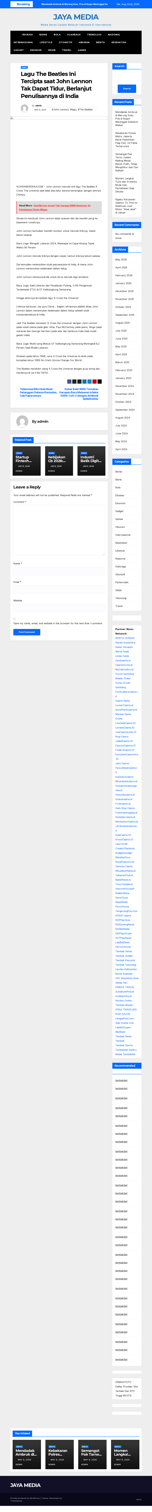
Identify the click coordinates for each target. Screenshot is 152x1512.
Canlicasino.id (122, 660)
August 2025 (122, 322)
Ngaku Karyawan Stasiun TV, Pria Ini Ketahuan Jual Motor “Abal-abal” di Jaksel (126, 206)
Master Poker (123, 678)
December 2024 (124, 386)
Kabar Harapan (124, 647)
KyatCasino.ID (123, 834)
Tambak (119, 1040)
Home (139, 1499)
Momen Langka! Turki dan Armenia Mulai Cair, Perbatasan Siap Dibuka (126, 185)
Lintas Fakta (122, 655)
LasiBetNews (122, 942)
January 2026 (123, 283)
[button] (134, 42)
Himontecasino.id (124, 794)
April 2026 (121, 267)
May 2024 (121, 441)
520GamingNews (124, 924)
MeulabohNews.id (125, 870)
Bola (57, 34)
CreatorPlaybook (125, 848)
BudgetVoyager (124, 852)
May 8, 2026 (90, 1460)
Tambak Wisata (124, 1005)
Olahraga (74, 34)
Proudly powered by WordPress (25, 1498)
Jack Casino (122, 763)
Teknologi (94, 34)
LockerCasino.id (124, 705)
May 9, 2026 (25, 1460)
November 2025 (124, 299)
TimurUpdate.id (124, 884)
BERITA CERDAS (125, 638)
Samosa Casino (124, 866)
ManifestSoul (122, 857)
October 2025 (123, 306)
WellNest (120, 1031)
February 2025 (123, 370)
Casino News (122, 700)
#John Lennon (60, 109)
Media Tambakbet (125, 1054)
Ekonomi (36, 50)
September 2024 (125, 409)
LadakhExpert (123, 1027)
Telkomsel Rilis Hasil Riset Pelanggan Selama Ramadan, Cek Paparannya (38, 392)
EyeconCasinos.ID (125, 745)
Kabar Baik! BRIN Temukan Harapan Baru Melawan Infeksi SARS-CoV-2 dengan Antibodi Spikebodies (78, 394)
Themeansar (16, 1501)
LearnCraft (121, 843)
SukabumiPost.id (124, 991)
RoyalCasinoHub (124, 861)
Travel (66, 50)
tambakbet (121, 1080)
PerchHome (122, 906)
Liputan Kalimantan (126, 969)
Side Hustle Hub (124, 1022)
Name (17, 563)
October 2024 (123, 401)
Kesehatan (118, 42)
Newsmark (54, 1498)
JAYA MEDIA (75, 16)
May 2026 (121, 259)
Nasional (114, 34)
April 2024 (121, 449)
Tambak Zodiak (124, 955)
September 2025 (124, 314)
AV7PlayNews (123, 937)
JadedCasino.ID (124, 741)
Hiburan (84, 42)
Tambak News (123, 1036)
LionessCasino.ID (124, 727)
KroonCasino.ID (124, 839)
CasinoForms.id (123, 664)
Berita (100, 42)
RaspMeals (121, 902)
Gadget (19, 50)
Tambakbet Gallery (126, 1049)
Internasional (23, 42)
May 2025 (121, 346)
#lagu (73, 109)
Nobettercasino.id (125, 817)
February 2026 (124, 275)
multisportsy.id (123, 996)
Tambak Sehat (123, 951)
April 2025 (121, 354)
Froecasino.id (122, 803)
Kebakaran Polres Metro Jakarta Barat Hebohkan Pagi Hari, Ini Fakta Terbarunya (126, 140)
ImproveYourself (124, 888)
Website (17, 600)
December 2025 (124, 291)
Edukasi (27, 34)
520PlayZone (122, 920)
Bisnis (43, 34)
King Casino (122, 736)
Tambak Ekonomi (125, 960)
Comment (19, 501)
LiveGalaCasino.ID (125, 723)
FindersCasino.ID (124, 749)
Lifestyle (46, 42)
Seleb (52, 50)
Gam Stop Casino (125, 808)
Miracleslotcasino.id (126, 781)
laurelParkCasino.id (126, 709)
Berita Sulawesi (124, 973)
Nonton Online (123, 1000)
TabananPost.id (124, 875)
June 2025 (121, 338)
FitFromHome (123, 946)
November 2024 (124, 393)
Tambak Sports (124, 1045)
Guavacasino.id (123, 799)
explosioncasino (124, 776)
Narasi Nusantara (125, 642)
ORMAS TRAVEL (124, 987)
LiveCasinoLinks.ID (125, 732)
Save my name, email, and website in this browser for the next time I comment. (58, 623)
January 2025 (123, 378)
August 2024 (122, 417)
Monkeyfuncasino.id (126, 821)
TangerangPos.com (126, 911)
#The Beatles (85, 109)
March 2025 (122, 362)
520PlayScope (123, 933)
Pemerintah (122, 582)
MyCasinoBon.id (124, 669)
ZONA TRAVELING (126, 1009)
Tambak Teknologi (125, 964)
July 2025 (121, 330)
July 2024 (121, 425)
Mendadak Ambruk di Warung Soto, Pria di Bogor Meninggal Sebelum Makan (126, 119)
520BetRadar (122, 928)
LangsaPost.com (124, 1018)
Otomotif (65, 42)
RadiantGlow (122, 893)
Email (17, 582)
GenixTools (121, 897)
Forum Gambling (124, 673)
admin (38, 105)
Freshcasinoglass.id (126, 812)
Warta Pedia (122, 651)
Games (82, 50)
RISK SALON (122, 1013)
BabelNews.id (122, 879)
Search (119, 66)
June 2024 (121, 433)
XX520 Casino (123, 915)
